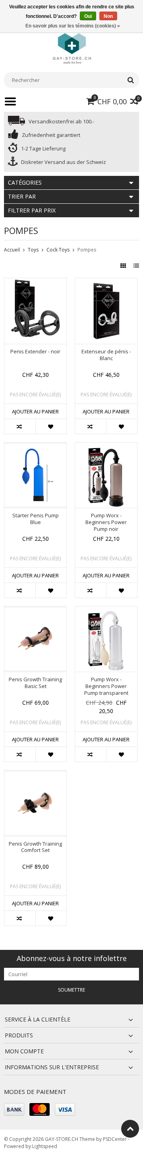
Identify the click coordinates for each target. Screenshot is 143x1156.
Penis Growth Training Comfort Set (35, 847)
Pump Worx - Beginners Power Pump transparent (106, 686)
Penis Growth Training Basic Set (35, 683)
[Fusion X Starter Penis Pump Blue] (35, 446)
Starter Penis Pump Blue (35, 519)
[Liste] (136, 265)
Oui (88, 16)
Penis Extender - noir (35, 351)
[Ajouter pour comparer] (19, 426)
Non (108, 16)
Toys (33, 249)
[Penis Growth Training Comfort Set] (35, 774)
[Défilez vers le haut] (130, 1129)
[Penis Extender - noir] (35, 282)
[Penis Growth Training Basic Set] (35, 610)
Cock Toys (58, 249)
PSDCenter (115, 1139)
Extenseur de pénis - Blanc (106, 355)
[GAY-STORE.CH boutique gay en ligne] (71, 47)
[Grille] (124, 265)
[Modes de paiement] (14, 1109)
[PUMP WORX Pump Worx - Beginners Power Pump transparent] (106, 610)
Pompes (86, 249)
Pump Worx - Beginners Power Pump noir (106, 522)
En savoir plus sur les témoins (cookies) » (72, 26)
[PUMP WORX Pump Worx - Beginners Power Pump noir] (106, 446)
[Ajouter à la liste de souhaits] (50, 426)
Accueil (12, 249)
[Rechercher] (130, 80)
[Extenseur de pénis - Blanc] (106, 282)
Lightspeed (44, 1146)
